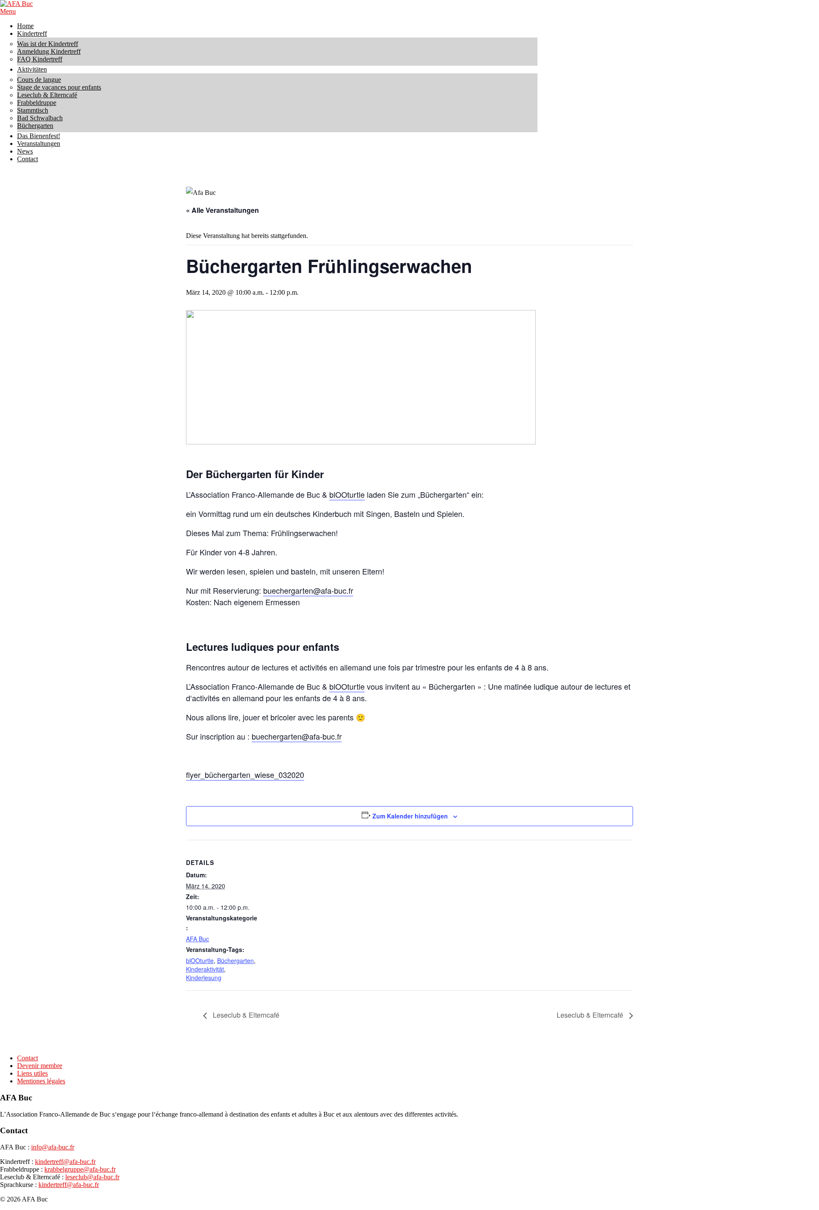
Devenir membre (39, 1065)
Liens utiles (32, 1073)
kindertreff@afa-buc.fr (65, 1161)
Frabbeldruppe (36, 102)
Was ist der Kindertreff (47, 43)
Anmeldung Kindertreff (49, 51)
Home (25, 25)
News (25, 151)
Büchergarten (35, 125)
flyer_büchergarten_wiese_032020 (245, 774)
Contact (27, 158)
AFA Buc (197, 938)
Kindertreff (32, 33)
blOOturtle (347, 494)
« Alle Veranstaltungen (222, 210)
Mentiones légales (41, 1081)
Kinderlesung (203, 977)
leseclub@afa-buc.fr (92, 1177)
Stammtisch (32, 110)
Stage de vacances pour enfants (59, 87)
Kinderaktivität (205, 969)
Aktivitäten (32, 69)
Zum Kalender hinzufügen (410, 816)
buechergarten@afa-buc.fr (308, 590)
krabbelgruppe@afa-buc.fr (80, 1169)
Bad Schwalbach (40, 118)
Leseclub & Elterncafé (47, 95)
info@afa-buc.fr (52, 1147)
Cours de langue (39, 79)
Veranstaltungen (38, 143)
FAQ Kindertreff (39, 59)
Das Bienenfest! (38, 135)
